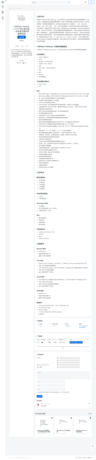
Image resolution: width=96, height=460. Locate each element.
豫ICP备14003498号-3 (25, 457)
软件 (14, 8)
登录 (85, 2)
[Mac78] (12, 2)
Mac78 (14, 457)
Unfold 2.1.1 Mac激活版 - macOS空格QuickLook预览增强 (44, 431)
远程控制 (83, 327)
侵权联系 (89, 457)
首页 (77, 457)
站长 (40, 325)
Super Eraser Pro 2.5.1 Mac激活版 (81, 431)
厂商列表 (84, 457)
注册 (91, 2)
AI (79, 325)
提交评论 (39, 396)
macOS (82, 325)
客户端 (85, 325)
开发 (80, 327)
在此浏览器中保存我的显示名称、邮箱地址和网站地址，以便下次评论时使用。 (54, 392)
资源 (80, 457)
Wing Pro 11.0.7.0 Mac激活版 (63, 431)
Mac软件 (18, 8)
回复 (89, 403)
